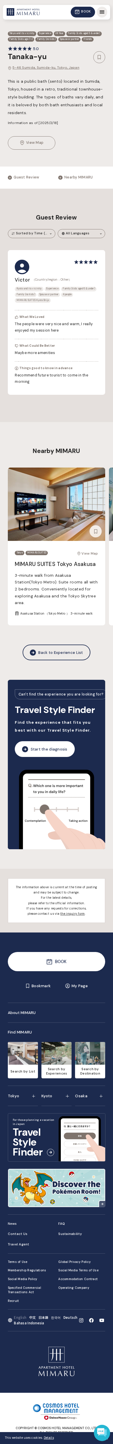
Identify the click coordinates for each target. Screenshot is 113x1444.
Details (49, 1438)
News (12, 1224)
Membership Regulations (27, 1270)
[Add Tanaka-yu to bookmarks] (99, 57)
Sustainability (70, 1234)
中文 (32, 1317)
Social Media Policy (22, 1279)
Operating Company (73, 1288)
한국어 (56, 1317)
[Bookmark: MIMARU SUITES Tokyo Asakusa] (96, 531)
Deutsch (70, 1317)
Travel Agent (18, 1244)
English (20, 1317)
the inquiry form (72, 914)
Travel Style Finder (55, 710)
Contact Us (18, 1234)
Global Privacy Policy (74, 1262)
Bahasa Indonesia (29, 1323)
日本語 (43, 1317)
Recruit (13, 1301)
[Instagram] (81, 1320)
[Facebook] (91, 1320)
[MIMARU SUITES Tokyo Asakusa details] (56, 504)
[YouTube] (101, 1320)
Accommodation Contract (78, 1279)
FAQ (61, 1224)
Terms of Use (18, 1262)
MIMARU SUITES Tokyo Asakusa (55, 564)
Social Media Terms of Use (78, 1270)
